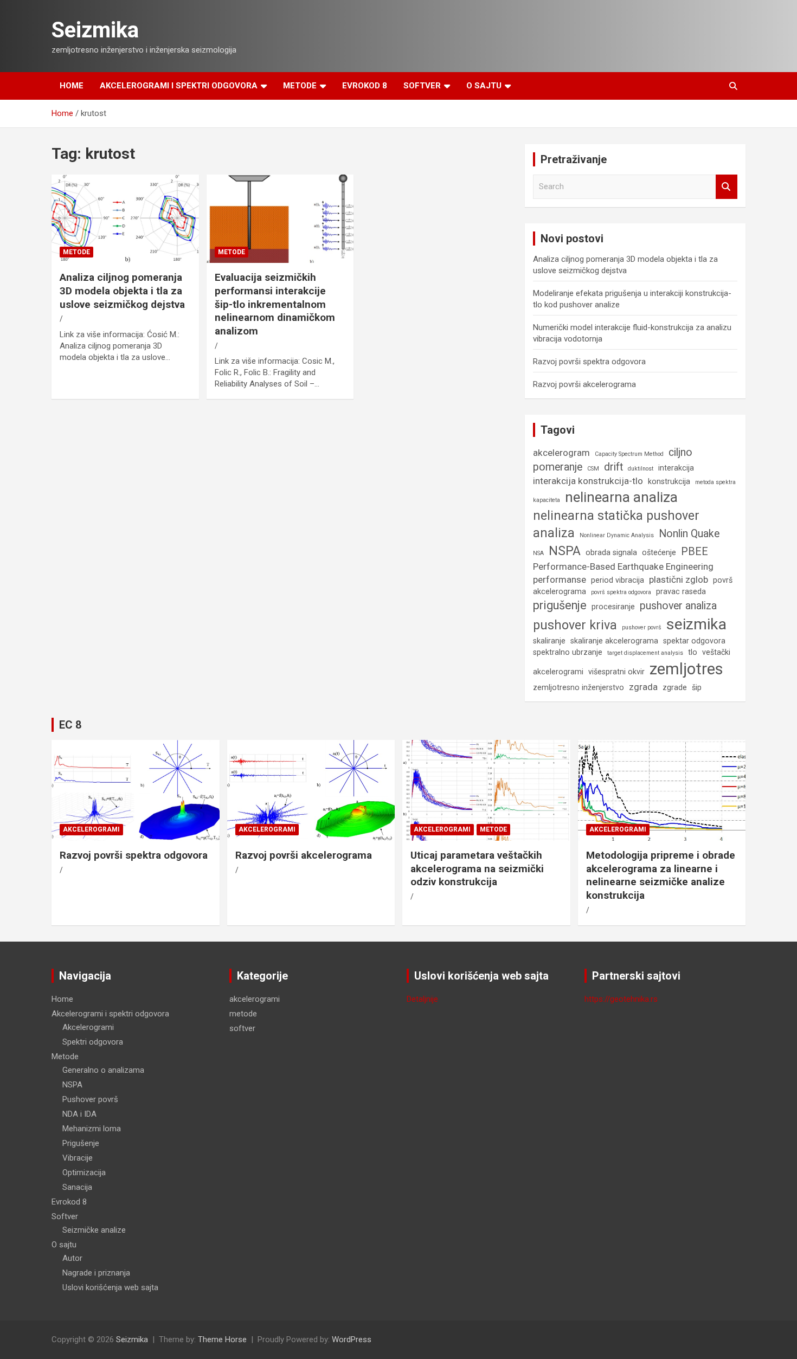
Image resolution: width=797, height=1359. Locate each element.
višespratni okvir (616, 671)
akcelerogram (561, 452)
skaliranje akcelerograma (614, 640)
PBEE (694, 551)
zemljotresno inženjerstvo (578, 687)
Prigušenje (80, 1143)
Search (726, 187)
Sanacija (77, 1187)
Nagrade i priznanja (96, 1273)
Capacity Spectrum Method (629, 454)
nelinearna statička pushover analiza (616, 524)
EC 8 (70, 724)
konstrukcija (669, 481)
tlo (692, 652)
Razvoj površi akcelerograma (584, 384)
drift (613, 467)
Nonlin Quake (689, 533)
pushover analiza (678, 606)
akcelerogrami (91, 829)
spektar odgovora (694, 640)
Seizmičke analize (94, 1230)
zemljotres (686, 669)
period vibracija (617, 580)
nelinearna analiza (621, 497)
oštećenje (659, 552)
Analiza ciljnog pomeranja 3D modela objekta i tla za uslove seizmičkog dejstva (122, 290)
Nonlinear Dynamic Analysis (617, 535)
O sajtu (484, 86)
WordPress (351, 1339)
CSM (593, 468)
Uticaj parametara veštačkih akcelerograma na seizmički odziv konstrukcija (477, 868)
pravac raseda (681, 591)
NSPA (565, 551)
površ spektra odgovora (621, 592)
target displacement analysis (645, 652)
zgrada (643, 686)
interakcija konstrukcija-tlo (588, 480)
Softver (422, 86)
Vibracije (77, 1158)
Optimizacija (84, 1172)
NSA (538, 553)
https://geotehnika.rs (621, 999)
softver (242, 1028)
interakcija (676, 467)
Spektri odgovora (92, 1042)
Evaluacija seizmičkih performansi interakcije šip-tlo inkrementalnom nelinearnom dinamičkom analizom (275, 304)
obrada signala (611, 552)
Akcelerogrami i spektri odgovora (179, 86)
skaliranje (549, 640)
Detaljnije (422, 999)
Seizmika (95, 30)
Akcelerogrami (88, 1027)
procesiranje (613, 606)
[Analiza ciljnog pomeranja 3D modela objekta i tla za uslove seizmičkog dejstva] (125, 219)
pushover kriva (575, 625)
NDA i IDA (79, 1114)
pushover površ (641, 627)
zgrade (675, 687)
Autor (72, 1258)
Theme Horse (222, 1339)
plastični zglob (678, 579)
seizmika (696, 624)
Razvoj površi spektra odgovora (589, 361)
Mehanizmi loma (91, 1128)
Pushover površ (90, 1099)
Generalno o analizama (103, 1070)
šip (697, 687)
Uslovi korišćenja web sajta (110, 1287)
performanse (559, 579)
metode (76, 252)
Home (71, 86)
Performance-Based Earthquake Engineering (623, 566)
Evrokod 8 (364, 86)
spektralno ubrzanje (567, 652)
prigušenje (560, 605)
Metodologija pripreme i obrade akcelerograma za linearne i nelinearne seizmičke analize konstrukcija (660, 875)
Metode (300, 86)
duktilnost (640, 468)
